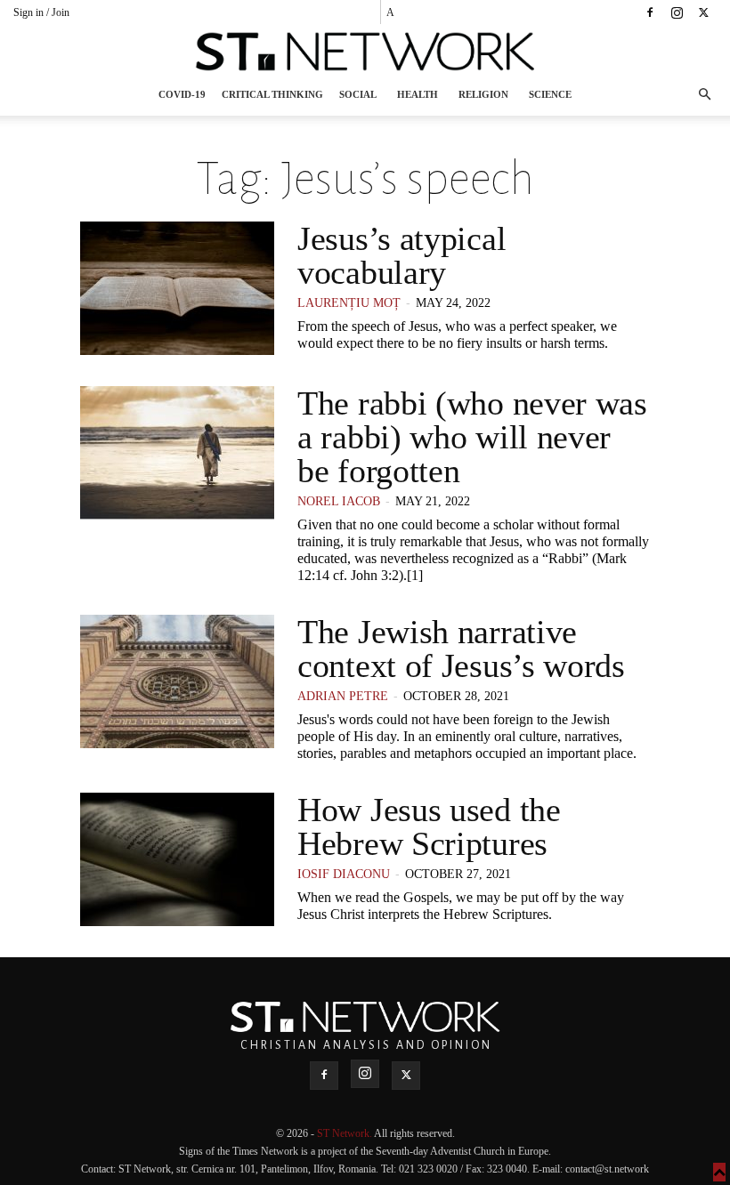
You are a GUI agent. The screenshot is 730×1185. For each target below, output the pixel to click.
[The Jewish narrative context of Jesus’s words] (177, 681)
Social (358, 94)
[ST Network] (365, 51)
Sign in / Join (41, 12)
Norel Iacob (338, 501)
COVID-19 (182, 94)
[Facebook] (650, 12)
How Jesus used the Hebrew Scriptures (429, 826)
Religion (483, 94)
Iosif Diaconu (343, 874)
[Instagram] (676, 12)
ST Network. (345, 1133)
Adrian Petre (342, 696)
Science (550, 94)
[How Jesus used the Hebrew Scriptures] (177, 859)
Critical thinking (272, 94)
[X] (703, 12)
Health (417, 94)
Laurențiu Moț (349, 303)
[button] (704, 94)
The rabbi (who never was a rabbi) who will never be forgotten (472, 436)
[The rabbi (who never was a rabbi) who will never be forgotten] (177, 453)
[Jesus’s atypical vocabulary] (177, 288)
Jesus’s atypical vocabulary (401, 255)
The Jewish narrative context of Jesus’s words (461, 648)
